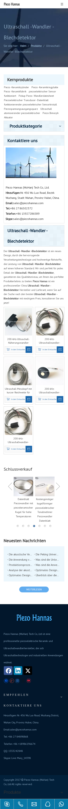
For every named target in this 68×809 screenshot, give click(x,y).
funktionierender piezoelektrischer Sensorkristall (30, 104)
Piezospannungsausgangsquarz (21, 108)
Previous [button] (10, 486)
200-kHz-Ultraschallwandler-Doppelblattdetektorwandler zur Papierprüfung (49, 390)
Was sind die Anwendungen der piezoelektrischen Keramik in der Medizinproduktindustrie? (47, 565)
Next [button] (58, 486)
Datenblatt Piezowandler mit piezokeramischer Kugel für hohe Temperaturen (23, 507)
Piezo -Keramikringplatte (45, 87)
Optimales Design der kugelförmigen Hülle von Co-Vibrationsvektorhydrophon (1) (21, 575)
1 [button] (18, 526)
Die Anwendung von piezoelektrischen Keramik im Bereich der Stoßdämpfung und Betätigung (21, 559)
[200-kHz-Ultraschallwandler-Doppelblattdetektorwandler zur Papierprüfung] (49, 371)
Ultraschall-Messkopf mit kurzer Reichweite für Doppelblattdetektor (18, 390)
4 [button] (34, 526)
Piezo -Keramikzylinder (16, 87)
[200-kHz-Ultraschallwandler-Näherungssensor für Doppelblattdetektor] (49, 321)
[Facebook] (8, 670)
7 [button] (50, 526)
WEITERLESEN (34, 589)
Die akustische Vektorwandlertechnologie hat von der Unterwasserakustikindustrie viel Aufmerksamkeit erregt (21, 554)
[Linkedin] (18, 670)
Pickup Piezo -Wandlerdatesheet (36, 95)
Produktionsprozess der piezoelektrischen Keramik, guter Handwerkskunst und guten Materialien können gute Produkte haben (21, 565)
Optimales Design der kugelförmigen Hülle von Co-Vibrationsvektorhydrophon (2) (47, 570)
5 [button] (39, 526)
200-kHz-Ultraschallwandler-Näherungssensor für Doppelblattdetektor (49, 341)
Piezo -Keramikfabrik (15, 91)
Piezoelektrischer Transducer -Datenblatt (26, 100)
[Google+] (11, 681)
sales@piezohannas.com (28, 203)
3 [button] (28, 526)
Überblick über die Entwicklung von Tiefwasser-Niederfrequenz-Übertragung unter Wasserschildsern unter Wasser (47, 575)
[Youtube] (28, 681)
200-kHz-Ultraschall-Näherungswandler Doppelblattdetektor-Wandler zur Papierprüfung (18, 341)
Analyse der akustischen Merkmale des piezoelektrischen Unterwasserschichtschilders (21, 570)
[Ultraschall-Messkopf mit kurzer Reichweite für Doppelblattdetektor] (18, 371)
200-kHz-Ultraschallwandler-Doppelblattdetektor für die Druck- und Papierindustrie (18, 440)
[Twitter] (27, 670)
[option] (23, 498)
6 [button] (45, 526)
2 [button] (23, 526)
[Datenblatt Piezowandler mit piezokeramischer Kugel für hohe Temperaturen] (23, 486)
